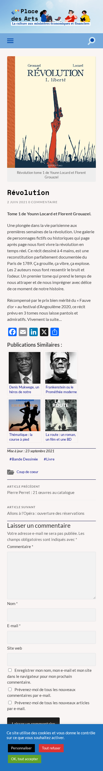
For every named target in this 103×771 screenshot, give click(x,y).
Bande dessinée (25, 459)
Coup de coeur (27, 472)
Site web (14, 648)
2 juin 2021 (17, 202)
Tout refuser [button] (51, 748)
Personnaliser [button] (21, 748)
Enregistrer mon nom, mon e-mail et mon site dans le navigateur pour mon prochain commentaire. (49, 676)
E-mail (14, 625)
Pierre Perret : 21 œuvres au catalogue (40, 490)
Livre (50, 459)
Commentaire (20, 546)
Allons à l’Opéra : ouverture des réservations (46, 511)
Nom (12, 603)
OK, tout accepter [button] (24, 759)
